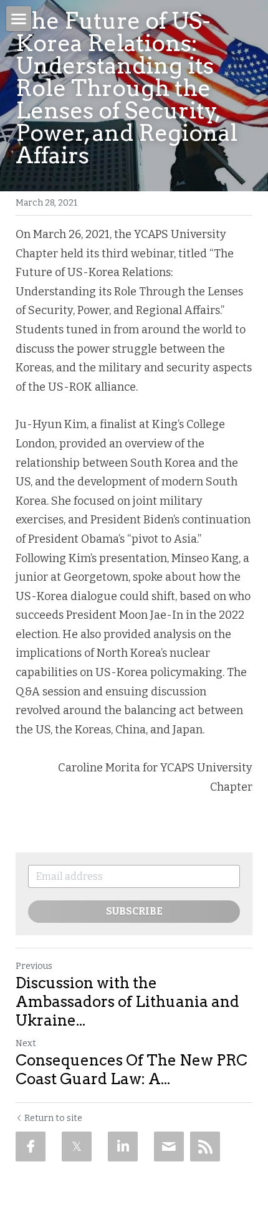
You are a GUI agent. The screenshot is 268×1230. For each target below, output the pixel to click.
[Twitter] (77, 1146)
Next (26, 1043)
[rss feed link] (205, 1146)
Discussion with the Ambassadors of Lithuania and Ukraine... (127, 1001)
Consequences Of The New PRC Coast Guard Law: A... (131, 1069)
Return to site (53, 1118)
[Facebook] (30, 1146)
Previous (34, 966)
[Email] (169, 1146)
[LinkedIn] (123, 1146)
